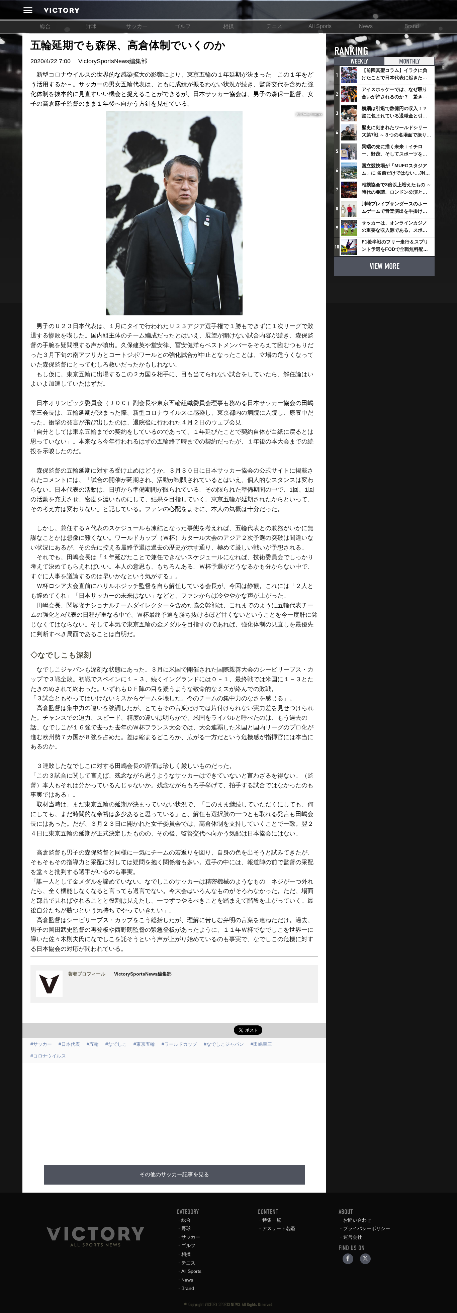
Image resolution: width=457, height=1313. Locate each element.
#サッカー (41, 1044)
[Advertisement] (174, 1110)
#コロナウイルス (48, 1055)
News (366, 26)
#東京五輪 (144, 1044)
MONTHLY (409, 61)
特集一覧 (271, 1220)
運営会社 (352, 1237)
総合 (45, 26)
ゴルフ (183, 26)
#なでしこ (116, 1044)
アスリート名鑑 (278, 1228)
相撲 (228, 26)
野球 (91, 26)
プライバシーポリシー (366, 1228)
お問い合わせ (357, 1220)
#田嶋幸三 (261, 1044)
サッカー (137, 26)
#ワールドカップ (179, 1044)
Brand (411, 26)
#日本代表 (69, 1044)
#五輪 (93, 1044)
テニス (274, 26)
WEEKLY (359, 61)
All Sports (320, 26)
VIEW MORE (384, 266)
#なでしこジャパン (224, 1044)
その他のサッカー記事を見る (174, 1175)
